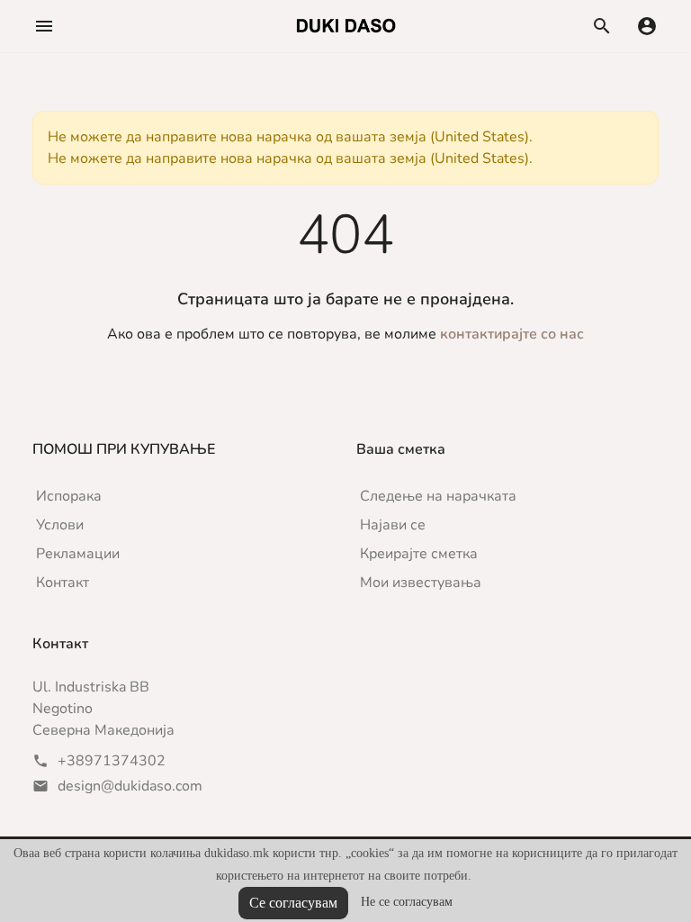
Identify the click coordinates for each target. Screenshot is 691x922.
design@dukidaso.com (130, 786)
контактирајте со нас (512, 334)
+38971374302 (112, 761)
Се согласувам (293, 902)
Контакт (62, 582)
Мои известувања (420, 582)
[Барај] (601, 26)
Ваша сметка (400, 449)
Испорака (69, 496)
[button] (44, 26)
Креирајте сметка (419, 554)
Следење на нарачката (438, 496)
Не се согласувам (407, 901)
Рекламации (78, 554)
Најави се (393, 525)
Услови (60, 525)
